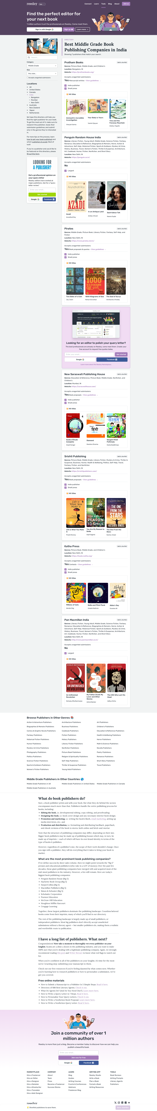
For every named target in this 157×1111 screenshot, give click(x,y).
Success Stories (54, 1087)
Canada (32, 92)
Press (50, 1081)
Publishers (114, 1084)
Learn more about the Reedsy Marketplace (96, 364)
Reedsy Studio (95, 1075)
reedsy (32, 4)
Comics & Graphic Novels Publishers (41, 731)
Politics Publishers (34, 757)
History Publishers (69, 739)
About (116, 4)
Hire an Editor (32, 1078)
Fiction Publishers (69, 735)
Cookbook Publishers (70, 731)
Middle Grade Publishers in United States (78, 784)
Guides (71, 1078)
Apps (40, 4)
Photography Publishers (36, 752)
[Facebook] (125, 1102)
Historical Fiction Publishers (38, 739)
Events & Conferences (77, 1084)
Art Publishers (102, 722)
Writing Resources (96, 1087)
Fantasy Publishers (34, 735)
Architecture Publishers (71, 722)
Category (30, 62)
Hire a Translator (33, 1090)
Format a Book (95, 1084)
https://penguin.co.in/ (81, 157)
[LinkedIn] (122, 1102)
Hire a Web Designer (35, 1093)
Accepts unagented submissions (39, 78)
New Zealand (34, 108)
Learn (96, 4)
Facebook (48, 199)
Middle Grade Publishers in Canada (111, 784)
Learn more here (90, 990)
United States (34, 90)
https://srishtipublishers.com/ (84, 471)
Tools (103, 4)
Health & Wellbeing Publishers (109, 735)
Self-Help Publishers (70, 761)
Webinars (72, 1087)
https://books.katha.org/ (82, 556)
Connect (88, 4)
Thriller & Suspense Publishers (74, 765)
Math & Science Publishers (107, 744)
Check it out (81, 987)
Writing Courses (74, 1081)
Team (50, 1078)
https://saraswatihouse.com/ (84, 386)
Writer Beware (76, 953)
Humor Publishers (34, 744)
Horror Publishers (104, 739)
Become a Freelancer (56, 1084)
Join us (126, 4)
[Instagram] (119, 1102)
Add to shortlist (122, 62)
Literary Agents (116, 1081)
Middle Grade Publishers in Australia (41, 788)
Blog (110, 4)
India (31, 95)
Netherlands (34, 113)
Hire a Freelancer (33, 1075)
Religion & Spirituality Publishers (75, 757)
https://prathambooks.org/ (83, 72)
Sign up (67, 29)
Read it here (102, 984)
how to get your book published (39, 139)
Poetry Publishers (104, 752)
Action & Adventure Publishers (39, 722)
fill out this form (33, 154)
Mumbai (34, 100)
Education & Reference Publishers (110, 731)
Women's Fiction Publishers (38, 769)
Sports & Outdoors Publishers (38, 765)
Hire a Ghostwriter (34, 1087)
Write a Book (94, 1078)
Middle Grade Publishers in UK (39, 784)
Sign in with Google (43, 29)
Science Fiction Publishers (37, 761)
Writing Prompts (116, 1078)
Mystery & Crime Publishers (38, 748)
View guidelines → (93, 81)
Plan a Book (94, 1081)
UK (30, 87)
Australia (33, 105)
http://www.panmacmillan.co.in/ (85, 640)
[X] (115, 1102)
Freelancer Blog (74, 1090)
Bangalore (35, 97)
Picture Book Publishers (71, 752)
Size (28, 70)
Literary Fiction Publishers (72, 744)
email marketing (98, 819)
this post (61, 953)
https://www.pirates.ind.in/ (83, 241)
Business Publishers (70, 727)
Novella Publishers (104, 748)
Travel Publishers (104, 765)
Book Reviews (115, 1075)
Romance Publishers (105, 757)
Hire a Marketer (33, 1084)
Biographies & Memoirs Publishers (40, 727)
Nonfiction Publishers (70, 748)
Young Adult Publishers (71, 769)
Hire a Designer (33, 1081)
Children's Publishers (105, 727)
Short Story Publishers (106, 761)
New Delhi (35, 103)
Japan (31, 110)
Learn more (81, 29)
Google (34, 199)
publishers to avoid (39, 142)
